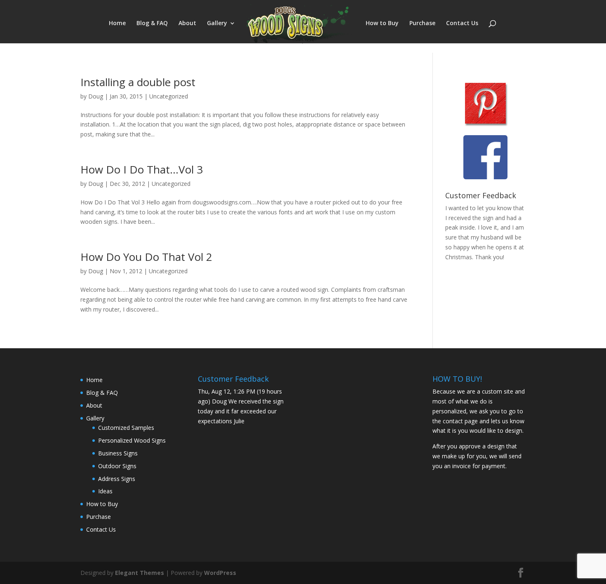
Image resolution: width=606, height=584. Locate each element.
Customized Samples (126, 428)
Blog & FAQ (152, 23)
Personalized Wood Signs (132, 440)
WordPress (220, 573)
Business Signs (118, 453)
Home (117, 23)
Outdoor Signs (117, 466)
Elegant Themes (139, 573)
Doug (95, 96)
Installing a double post (137, 82)
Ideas (105, 491)
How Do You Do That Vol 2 (146, 256)
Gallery (217, 23)
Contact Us (462, 23)
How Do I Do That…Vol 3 (141, 169)
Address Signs (116, 479)
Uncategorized (168, 96)
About (187, 23)
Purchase (422, 23)
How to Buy (382, 23)
